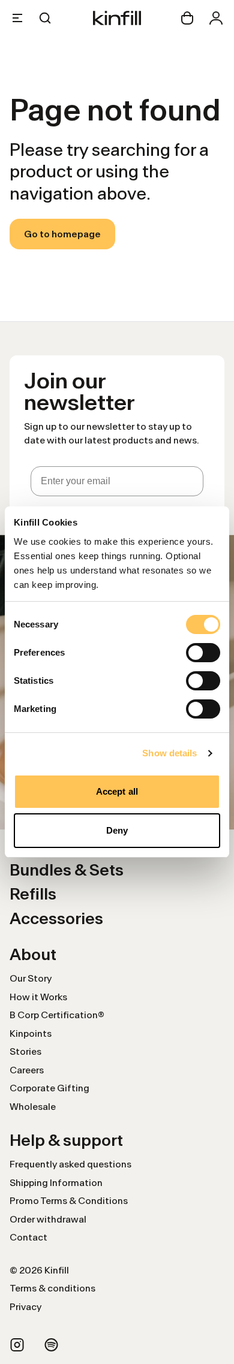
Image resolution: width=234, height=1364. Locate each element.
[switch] (203, 652)
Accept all (117, 791)
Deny (117, 830)
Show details (169, 753)
